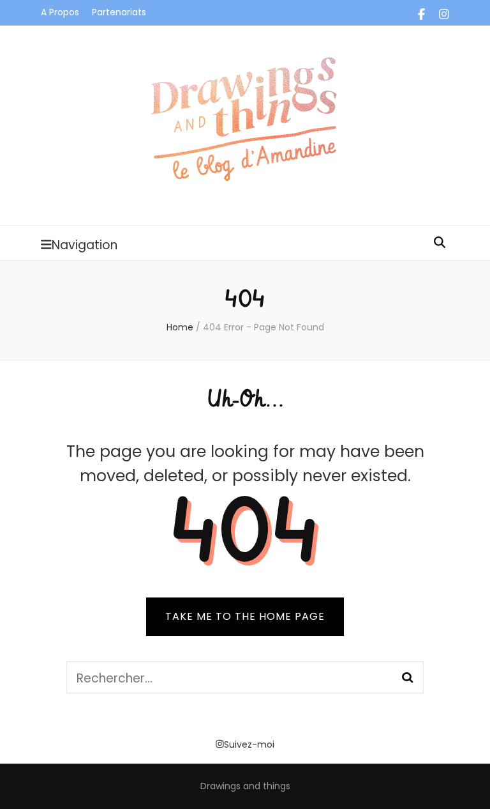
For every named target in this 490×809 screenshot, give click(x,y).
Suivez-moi (249, 744)
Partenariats (119, 12)
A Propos (60, 12)
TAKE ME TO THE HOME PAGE (245, 616)
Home (180, 327)
